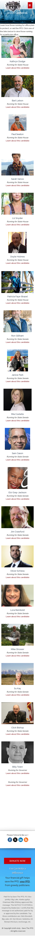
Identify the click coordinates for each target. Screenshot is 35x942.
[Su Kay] (17, 674)
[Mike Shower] (17, 634)
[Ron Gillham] (18, 321)
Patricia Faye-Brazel (17, 296)
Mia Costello (17, 414)
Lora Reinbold (17, 610)
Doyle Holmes (17, 256)
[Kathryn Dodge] (17, 47)
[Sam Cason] (17, 439)
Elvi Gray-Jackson (17, 492)
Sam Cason (17, 453)
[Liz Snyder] (17, 203)
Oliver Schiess (17, 571)
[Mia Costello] (18, 399)
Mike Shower (17, 649)
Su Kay (17, 688)
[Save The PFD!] (11, 3)
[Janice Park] (17, 360)
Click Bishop (17, 727)
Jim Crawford (17, 531)
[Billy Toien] (17, 752)
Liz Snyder (17, 218)
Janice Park (17, 375)
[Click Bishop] (17, 713)
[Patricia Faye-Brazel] (17, 282)
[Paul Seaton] (17, 122)
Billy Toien (17, 766)
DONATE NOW (17, 860)
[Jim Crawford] (17, 517)
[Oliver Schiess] (17, 556)
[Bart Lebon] (17, 86)
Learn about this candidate (17, 68)
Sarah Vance (17, 179)
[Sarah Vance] (17, 164)
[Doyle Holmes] (17, 242)
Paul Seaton (17, 134)
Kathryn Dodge (17, 61)
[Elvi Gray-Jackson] (17, 478)
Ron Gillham (17, 335)
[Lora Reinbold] (17, 595)
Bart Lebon (17, 100)
